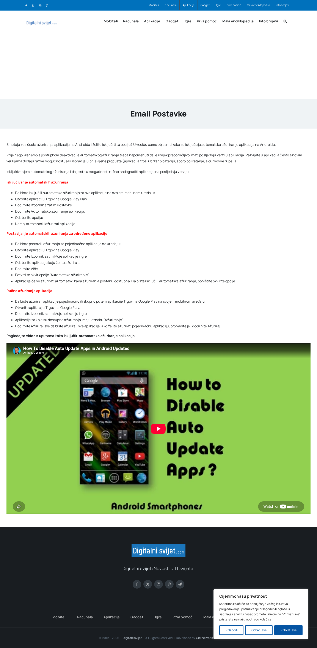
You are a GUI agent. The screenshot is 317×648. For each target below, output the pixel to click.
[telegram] (180, 584)
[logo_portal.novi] (158, 546)
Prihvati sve (289, 630)
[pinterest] (169, 584)
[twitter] (147, 584)
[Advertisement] (158, 67)
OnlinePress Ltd (207, 638)
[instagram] (158, 584)
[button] (285, 21)
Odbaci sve (259, 630)
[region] (260, 614)
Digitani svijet (132, 638)
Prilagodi (231, 630)
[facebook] (137, 584)
